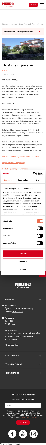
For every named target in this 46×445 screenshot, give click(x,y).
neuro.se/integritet (29, 417)
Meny (42, 4)
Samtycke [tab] (8, 180)
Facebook (12, 434)
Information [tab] (23, 180)
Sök (34, 5)
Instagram (33, 434)
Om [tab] (37, 180)
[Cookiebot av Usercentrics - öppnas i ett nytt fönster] (33, 173)
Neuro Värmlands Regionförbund (31, 24)
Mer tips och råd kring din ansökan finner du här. (20, 156)
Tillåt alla (23, 254)
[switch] (40, 228)
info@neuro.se (11, 330)
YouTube (23, 434)
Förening (5, 24)
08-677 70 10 (17, 311)
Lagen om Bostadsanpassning (13, 163)
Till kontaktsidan (12, 345)
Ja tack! (23, 423)
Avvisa (23, 269)
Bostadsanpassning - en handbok (15, 169)
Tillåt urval (23, 262)
